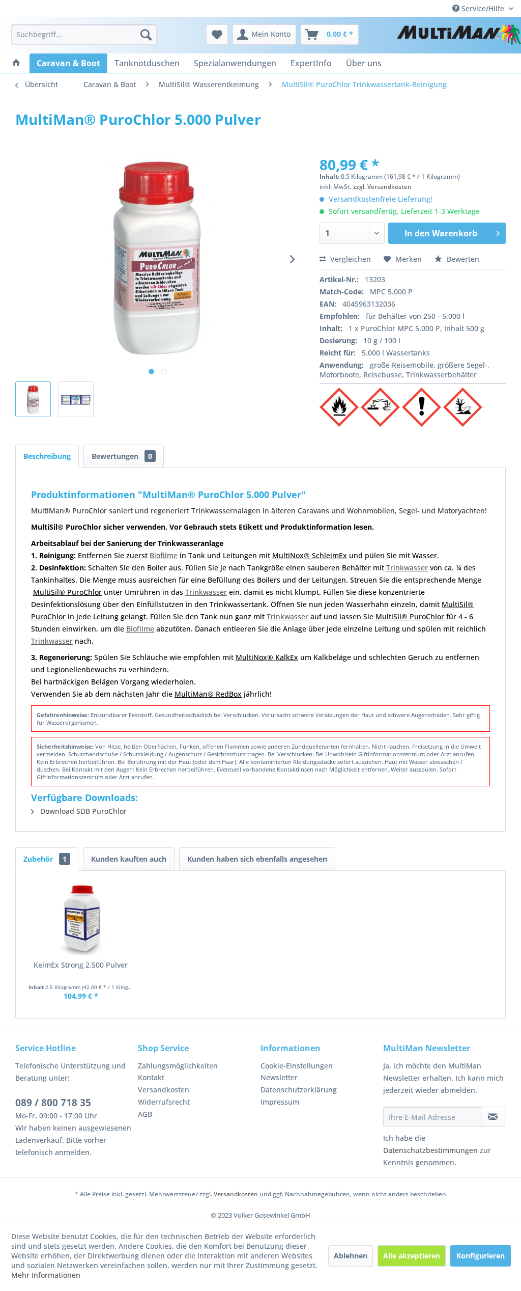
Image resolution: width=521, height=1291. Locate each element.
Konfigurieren (480, 1255)
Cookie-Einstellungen (296, 1065)
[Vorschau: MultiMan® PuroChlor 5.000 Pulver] (76, 399)
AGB (145, 1114)
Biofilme (164, 555)
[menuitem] (84, 34)
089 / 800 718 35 (53, 1102)
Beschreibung (47, 456)
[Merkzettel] (217, 34)
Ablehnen (350, 1255)
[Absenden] (493, 1117)
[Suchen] (146, 34)
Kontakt (151, 1077)
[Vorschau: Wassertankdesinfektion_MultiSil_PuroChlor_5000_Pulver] (33, 399)
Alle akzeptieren (411, 1255)
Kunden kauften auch (128, 859)
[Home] (16, 63)
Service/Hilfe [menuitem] (482, 8)
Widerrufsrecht (164, 1102)
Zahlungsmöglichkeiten (178, 1065)
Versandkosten (163, 1089)
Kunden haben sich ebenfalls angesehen (257, 859)
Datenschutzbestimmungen (430, 1150)
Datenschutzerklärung (298, 1089)
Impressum (279, 1102)
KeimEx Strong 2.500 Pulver (81, 965)
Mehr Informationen (45, 1275)
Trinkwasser (407, 567)
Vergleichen (349, 259)
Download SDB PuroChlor (82, 811)
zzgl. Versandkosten (382, 186)
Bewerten (462, 259)
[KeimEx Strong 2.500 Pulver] (80, 919)
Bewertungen (122, 456)
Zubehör (45, 859)
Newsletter (279, 1077)
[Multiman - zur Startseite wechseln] (459, 37)
